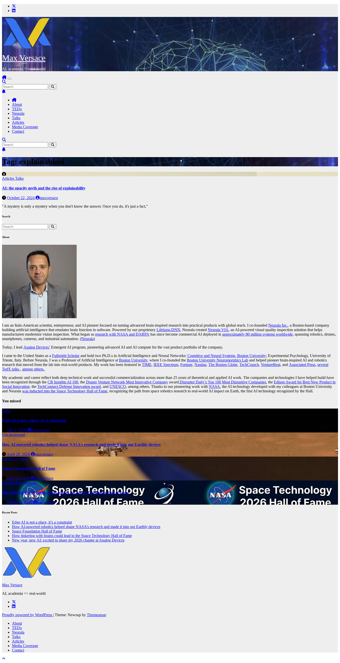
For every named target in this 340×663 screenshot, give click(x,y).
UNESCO (118, 386)
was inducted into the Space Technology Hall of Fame (64, 391)
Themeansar (96, 615)
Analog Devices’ (36, 347)
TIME (147, 364)
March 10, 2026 (20, 502)
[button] (4, 82)
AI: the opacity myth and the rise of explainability (43, 188)
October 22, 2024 (21, 198)
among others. (33, 369)
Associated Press (302, 364)
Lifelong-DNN (168, 330)
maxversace (49, 198)
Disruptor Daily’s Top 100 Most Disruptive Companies (223, 382)
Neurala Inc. (278, 325)
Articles (18, 122)
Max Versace (24, 57)
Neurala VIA (218, 330)
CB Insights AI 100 (63, 382)
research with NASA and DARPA (122, 334)
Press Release (26, 483)
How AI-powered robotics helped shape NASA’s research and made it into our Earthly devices (81, 444)
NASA (214, 386)
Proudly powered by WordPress (27, 615)
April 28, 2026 (19, 454)
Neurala (18, 113)
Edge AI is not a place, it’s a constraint (34, 420)
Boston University (133, 360)
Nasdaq (200, 364)
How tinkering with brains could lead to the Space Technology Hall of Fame (65, 492)
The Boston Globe (222, 364)
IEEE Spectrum (166, 364)
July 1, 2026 (17, 430)
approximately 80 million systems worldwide (257, 334)
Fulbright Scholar (65, 356)
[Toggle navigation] (9, 78)
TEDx (17, 109)
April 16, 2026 (19, 478)
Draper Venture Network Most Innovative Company (127, 382)
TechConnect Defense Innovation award (69, 386)
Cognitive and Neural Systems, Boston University (226, 356)
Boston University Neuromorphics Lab (217, 360)
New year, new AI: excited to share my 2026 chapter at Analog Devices (68, 540)
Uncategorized (13, 434)
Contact (18, 131)
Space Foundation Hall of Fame (28, 468)
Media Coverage (25, 127)
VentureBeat (270, 364)
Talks (16, 118)
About (17, 104)
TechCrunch (249, 364)
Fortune (186, 364)
